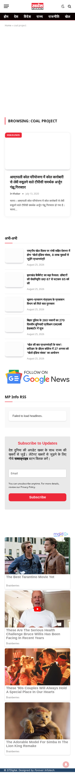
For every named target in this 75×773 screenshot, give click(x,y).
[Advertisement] (37, 71)
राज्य (40, 16)
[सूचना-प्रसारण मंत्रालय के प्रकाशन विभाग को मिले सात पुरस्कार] (14, 304)
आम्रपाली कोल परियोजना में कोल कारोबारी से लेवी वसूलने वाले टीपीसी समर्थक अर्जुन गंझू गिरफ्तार (36, 182)
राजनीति (54, 16)
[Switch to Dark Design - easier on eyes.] (62, 6)
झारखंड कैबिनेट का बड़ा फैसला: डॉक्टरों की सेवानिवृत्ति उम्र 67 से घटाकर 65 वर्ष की (48, 279)
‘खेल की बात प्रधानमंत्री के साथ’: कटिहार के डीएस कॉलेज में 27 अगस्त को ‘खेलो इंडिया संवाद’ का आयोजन (48, 349)
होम (6, 16)
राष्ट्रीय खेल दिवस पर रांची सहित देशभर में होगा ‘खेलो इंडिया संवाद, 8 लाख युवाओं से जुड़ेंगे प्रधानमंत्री (48, 255)
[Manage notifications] (66, 764)
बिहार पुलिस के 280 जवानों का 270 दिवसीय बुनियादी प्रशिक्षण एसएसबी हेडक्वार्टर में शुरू (46, 324)
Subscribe (37, 497)
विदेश (27, 16)
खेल (68, 16)
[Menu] (6, 6)
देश (16, 16)
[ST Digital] (38, 6)
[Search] (69, 6)
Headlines (13, 135)
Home (8, 25)
